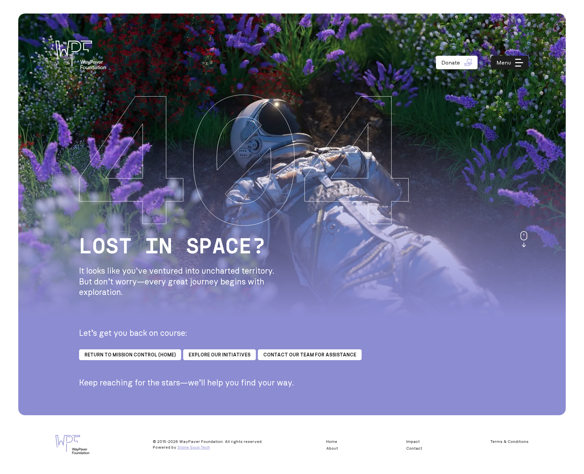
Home (331, 441)
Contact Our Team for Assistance (309, 354)
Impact (413, 441)
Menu (503, 62)
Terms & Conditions (509, 441)
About (332, 448)
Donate (450, 62)
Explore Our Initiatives (219, 354)
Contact (414, 448)
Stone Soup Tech (193, 447)
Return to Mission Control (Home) (130, 354)
